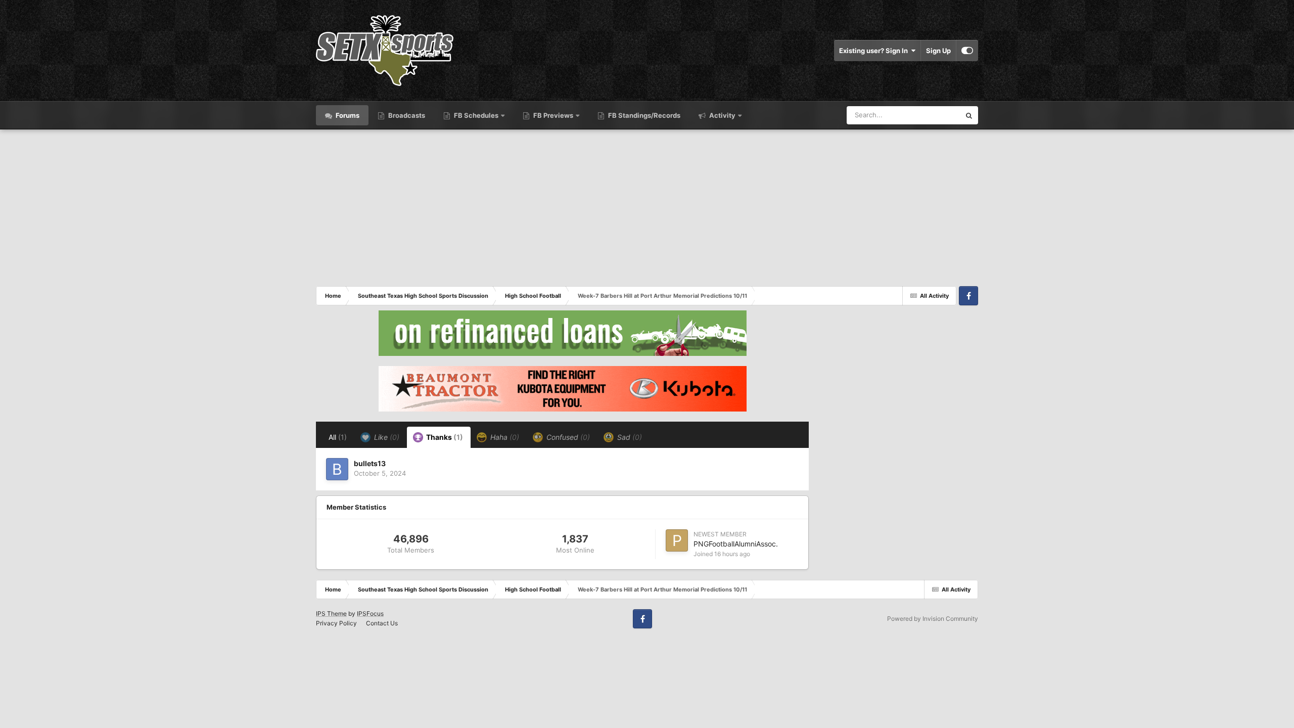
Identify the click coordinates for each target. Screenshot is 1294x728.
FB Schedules (476, 115)
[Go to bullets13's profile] (337, 469)
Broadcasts (406, 115)
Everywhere (929, 115)
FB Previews (553, 115)
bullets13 (370, 463)
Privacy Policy (336, 623)
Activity (721, 115)
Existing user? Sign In (875, 51)
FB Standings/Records (643, 115)
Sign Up (938, 51)
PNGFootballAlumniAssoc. (736, 543)
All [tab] (338, 437)
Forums (346, 115)
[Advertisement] (647, 205)
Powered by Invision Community (932, 618)
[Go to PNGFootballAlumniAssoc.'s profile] (677, 540)
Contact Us (382, 623)
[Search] (969, 115)
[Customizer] (967, 50)
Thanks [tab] (444, 437)
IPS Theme (331, 613)
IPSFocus (370, 613)
